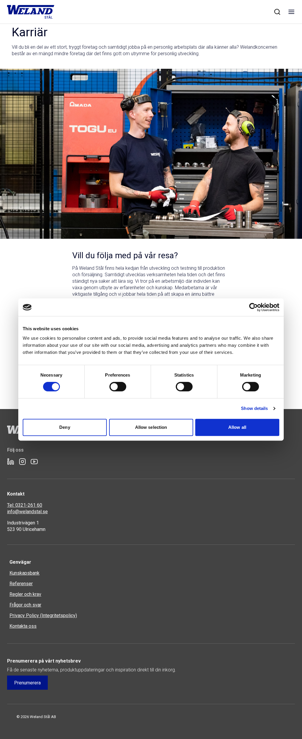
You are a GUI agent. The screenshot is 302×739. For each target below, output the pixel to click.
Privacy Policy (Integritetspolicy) (43, 615)
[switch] (117, 386)
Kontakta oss (23, 626)
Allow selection (151, 427)
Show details (254, 408)
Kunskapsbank (24, 573)
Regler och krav (25, 594)
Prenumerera (27, 683)
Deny (64, 427)
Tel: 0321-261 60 (24, 505)
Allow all (237, 427)
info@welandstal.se (27, 511)
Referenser (21, 583)
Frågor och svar (25, 605)
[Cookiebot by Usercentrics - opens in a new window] (253, 307)
